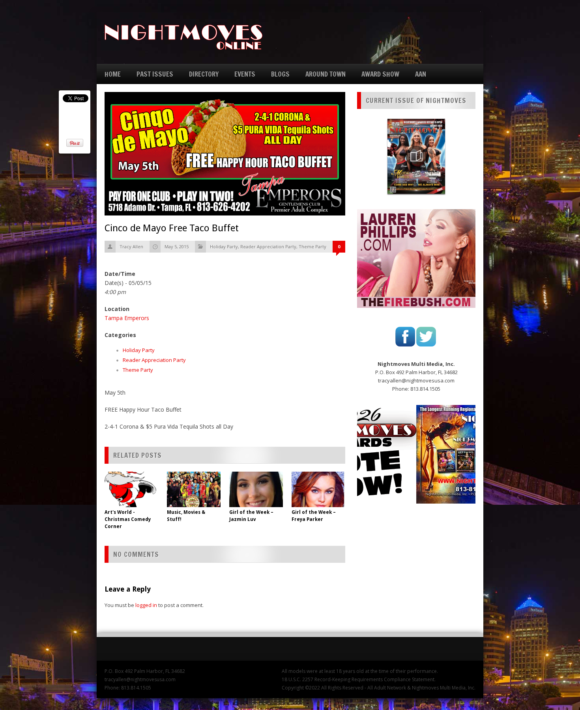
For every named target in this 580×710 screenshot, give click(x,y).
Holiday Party (224, 246)
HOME (113, 74)
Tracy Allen (131, 246)
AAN (420, 74)
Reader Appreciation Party (268, 246)
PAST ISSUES (155, 74)
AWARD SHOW (380, 74)
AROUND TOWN (325, 74)
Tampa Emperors (127, 318)
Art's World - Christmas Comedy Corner (128, 519)
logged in (146, 605)
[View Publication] (416, 156)
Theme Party (312, 246)
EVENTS (244, 74)
